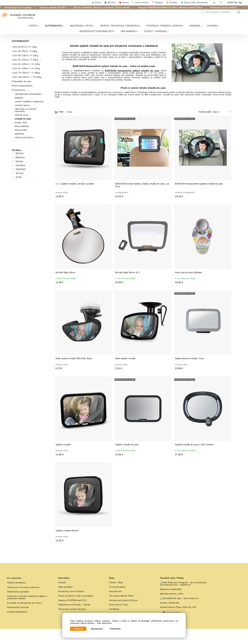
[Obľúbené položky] (221, 2)
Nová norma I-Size (119, 604)
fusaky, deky (21, 122)
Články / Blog (116, 582)
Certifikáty (114, 609)
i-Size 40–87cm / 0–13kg (24, 47)
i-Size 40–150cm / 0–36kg (25, 60)
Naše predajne (65, 587)
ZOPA (19, 177)
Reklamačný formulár (18, 607)
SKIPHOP (21, 169)
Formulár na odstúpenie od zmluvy (24, 603)
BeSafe (19, 161)
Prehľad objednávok (17, 612)
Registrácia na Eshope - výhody (74, 604)
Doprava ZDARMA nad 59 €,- (73, 600)
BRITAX (20, 153)
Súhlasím (78, 629)
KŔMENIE (195, 25)
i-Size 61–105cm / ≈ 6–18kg (26, 64)
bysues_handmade (170, 603)
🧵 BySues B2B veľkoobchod (194, 2)
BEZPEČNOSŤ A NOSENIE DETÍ (97, 31)
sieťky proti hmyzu (24, 137)
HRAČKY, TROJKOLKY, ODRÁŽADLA (119, 25)
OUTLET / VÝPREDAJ (155, 31)
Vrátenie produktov (16, 582)
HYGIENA (212, 25)
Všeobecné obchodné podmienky (23, 587)
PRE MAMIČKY (129, 31)
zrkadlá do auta (23, 119)
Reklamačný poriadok (18, 592)
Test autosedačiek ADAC (121, 596)
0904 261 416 (189, 607)
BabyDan (20, 157)
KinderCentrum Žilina (170, 607)
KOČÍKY (33, 25)
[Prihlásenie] (213, 2)
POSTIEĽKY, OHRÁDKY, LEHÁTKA (164, 25)
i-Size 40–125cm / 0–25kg (25, 55)
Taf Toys (20, 173)
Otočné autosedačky (22, 86)
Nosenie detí (115, 591)
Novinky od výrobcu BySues (123, 600)
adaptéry (19, 98)
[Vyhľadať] (202, 12)
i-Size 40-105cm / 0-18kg (24, 51)
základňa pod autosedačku (28, 94)
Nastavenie (97, 629)
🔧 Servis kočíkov (140, 2)
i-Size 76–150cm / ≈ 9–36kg (26, 73)
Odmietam (115, 629)
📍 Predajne (156, 2)
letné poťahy (21, 130)
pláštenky (19, 134)
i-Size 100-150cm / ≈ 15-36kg (26, 77)
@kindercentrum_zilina (172, 594)
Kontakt (62, 582)
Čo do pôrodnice (117, 587)
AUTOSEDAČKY (54, 25)
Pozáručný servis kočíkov (71, 591)
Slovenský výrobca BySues (72, 609)
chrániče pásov (22, 105)
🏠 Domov (96, 2)
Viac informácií (104, 623)
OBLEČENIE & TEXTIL (81, 25)
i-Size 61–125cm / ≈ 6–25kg (26, 68)
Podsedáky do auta (21, 81)
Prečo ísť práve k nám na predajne (75, 596)
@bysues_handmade (170, 589)
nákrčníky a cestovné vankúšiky (25, 110)
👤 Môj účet (109, 2)
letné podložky (22, 126)
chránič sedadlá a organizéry (29, 101)
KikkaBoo (20, 165)
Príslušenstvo (19, 90)
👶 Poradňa (171, 2)
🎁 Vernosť (124, 2)
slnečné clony (22, 115)
